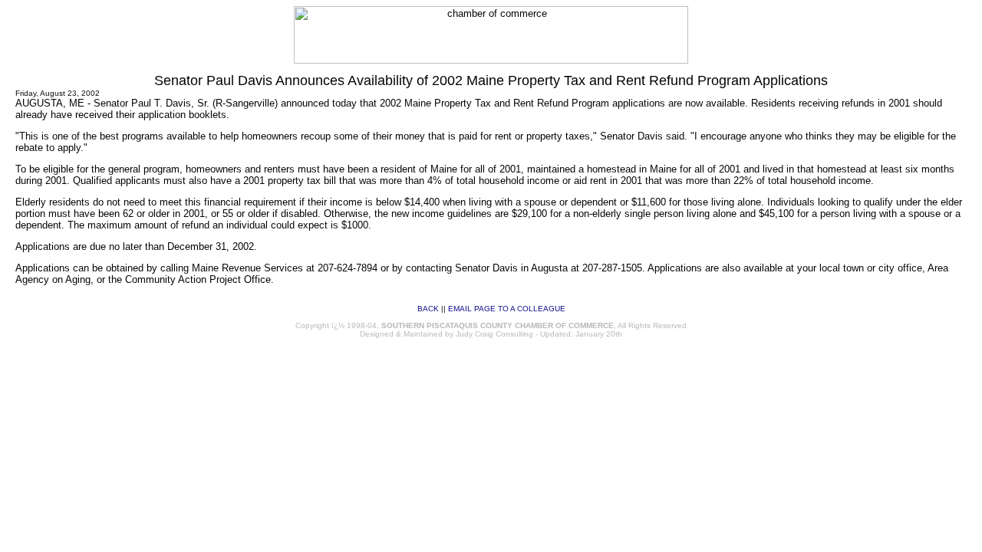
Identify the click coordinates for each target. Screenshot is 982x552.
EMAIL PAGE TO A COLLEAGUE (506, 308)
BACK (428, 308)
